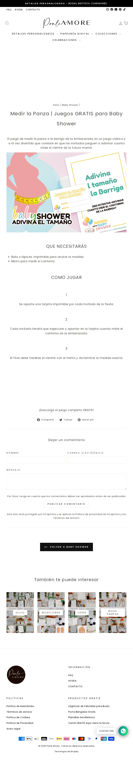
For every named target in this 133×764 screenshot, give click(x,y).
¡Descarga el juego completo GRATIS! (66, 410)
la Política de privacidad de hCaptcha (96, 514)
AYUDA (19, 9)
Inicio (56, 105)
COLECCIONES (107, 33)
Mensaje (13, 469)
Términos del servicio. (66, 518)
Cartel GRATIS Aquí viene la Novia (88, 723)
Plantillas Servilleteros (81, 717)
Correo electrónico (85, 452)
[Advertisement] (66, 70)
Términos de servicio (19, 711)
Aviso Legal (13, 728)
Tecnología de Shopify (66, 751)
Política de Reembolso (20, 706)
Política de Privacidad (19, 723)
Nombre (12, 452)
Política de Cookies (18, 717)
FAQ (8, 9)
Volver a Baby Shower (69, 546)
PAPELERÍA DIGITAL (75, 33)
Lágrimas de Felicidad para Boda (88, 706)
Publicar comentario (66, 504)
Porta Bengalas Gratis (82, 711)
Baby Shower (70, 105)
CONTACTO (33, 9)
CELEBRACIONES (65, 40)
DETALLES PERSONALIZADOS (34, 33)
